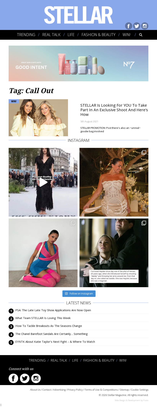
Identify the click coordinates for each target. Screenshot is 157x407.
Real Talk (51, 34)
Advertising (59, 389)
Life (71, 34)
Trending (26, 34)
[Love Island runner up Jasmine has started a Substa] (43, 252)
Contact (46, 389)
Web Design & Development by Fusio (131, 400)
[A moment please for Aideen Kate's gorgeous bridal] (113, 182)
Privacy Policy (75, 389)
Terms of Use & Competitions (101, 389)
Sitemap (124, 389)
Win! (127, 34)
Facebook (128, 26)
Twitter (136, 26)
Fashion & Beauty (98, 34)
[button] (138, 34)
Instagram (144, 26)
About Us (35, 389)
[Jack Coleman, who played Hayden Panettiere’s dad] (113, 252)
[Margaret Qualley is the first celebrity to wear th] (43, 182)
